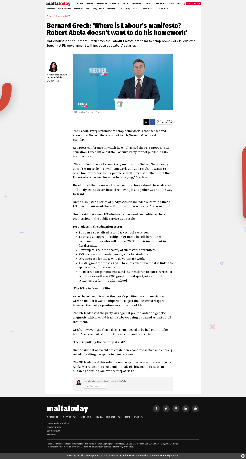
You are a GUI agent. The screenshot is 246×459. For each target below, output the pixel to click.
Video (149, 3)
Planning (111, 9)
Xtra (120, 9)
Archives (161, 3)
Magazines (175, 3)
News (90, 3)
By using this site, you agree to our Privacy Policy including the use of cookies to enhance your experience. (123, 455)
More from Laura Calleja (95, 386)
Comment (137, 3)
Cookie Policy (53, 430)
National (51, 9)
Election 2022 (63, 16)
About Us (53, 417)
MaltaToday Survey (95, 9)
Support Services (130, 417)
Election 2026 (162, 9)
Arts (125, 3)
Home (80, 3)
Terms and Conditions (58, 423)
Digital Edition (105, 417)
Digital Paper (193, 3)
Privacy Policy (54, 427)
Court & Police (64, 9)
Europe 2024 (146, 9)
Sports (114, 3)
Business (102, 3)
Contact (85, 417)
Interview (78, 9)
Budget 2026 (132, 9)
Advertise (69, 417)
